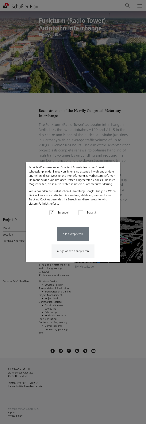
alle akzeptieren (73, 234)
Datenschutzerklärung (98, 184)
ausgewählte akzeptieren (73, 251)
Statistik (92, 212)
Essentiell (63, 212)
